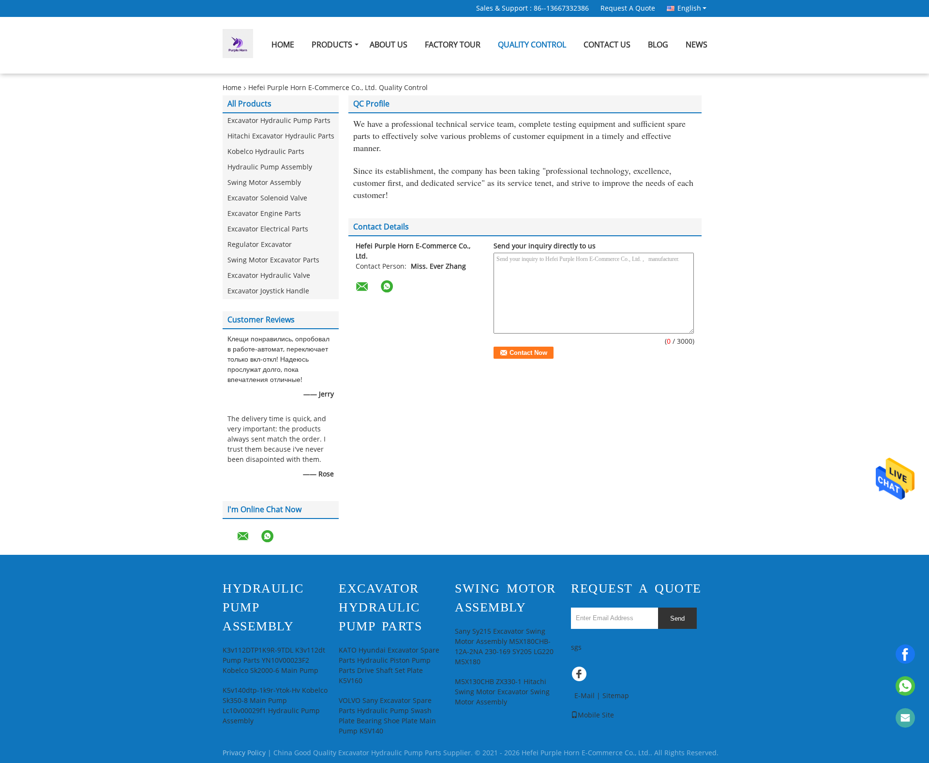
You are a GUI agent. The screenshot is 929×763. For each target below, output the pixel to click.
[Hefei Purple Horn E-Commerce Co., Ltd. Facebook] (580, 676)
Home (282, 44)
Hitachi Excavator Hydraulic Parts (280, 136)
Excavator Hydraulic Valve (268, 276)
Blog (658, 44)
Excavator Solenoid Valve (267, 198)
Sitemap (615, 696)
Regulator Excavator (259, 245)
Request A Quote (627, 8)
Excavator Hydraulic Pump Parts (278, 121)
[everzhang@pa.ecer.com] (905, 718)
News (696, 44)
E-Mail (584, 696)
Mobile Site (596, 715)
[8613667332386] (905, 686)
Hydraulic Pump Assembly (269, 167)
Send (677, 618)
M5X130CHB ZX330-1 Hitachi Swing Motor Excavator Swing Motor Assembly (502, 692)
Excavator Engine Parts (264, 214)
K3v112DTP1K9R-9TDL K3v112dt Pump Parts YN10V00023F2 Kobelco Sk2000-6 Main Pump (274, 660)
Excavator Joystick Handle (268, 291)
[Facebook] (905, 654)
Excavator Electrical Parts (267, 229)
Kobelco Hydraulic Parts (265, 152)
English (689, 8)
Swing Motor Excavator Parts (273, 260)
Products (332, 44)
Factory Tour (452, 44)
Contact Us (607, 44)
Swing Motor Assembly (264, 183)
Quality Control (532, 44)
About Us (388, 44)
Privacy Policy (244, 753)
